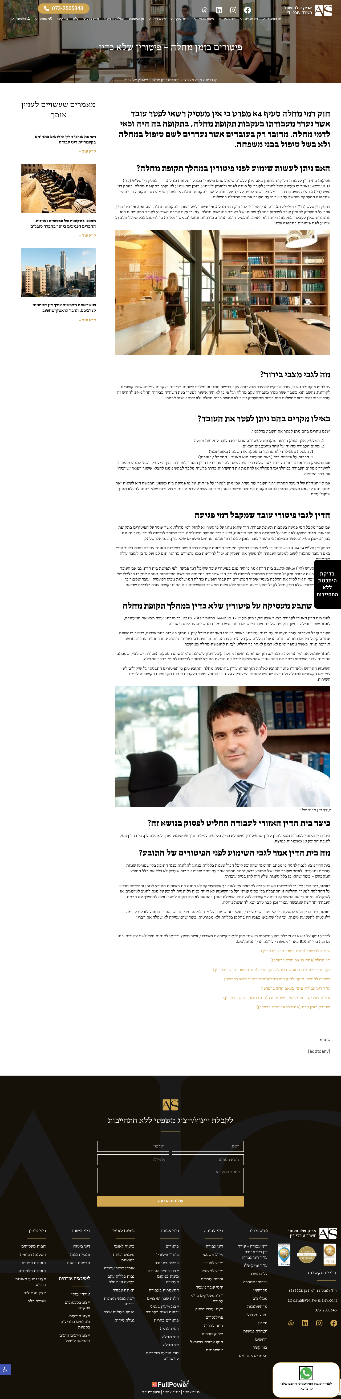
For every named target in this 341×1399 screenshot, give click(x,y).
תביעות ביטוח (78, 1263)
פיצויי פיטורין (167, 1254)
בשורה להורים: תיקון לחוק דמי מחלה (277, 979)
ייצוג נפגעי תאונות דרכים (119, 1301)
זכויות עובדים (212, 1279)
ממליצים (260, 1298)
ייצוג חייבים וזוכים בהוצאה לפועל (74, 1338)
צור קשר (62, 19)
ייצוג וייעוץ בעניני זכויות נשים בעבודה (162, 1309)
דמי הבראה (169, 1328)
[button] (5, 1369)
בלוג (75, 19)
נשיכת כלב (37, 1301)
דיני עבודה (251, 19)
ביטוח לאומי (206, 19)
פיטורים (172, 1246)
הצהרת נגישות (255, 1331)
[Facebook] (248, 10)
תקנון (262, 1323)
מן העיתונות (136, 19)
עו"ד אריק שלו (255, 1265)
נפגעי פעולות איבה (119, 1312)
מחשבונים (214, 1350)
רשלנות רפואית (33, 1254)
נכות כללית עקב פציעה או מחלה (121, 1279)
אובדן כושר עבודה (119, 1268)
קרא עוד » (87, 151)
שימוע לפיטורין (295, 951)
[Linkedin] (219, 10)
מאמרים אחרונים (253, 1355)
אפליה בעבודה (167, 1263)
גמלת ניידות (125, 1320)
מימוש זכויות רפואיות (124, 1257)
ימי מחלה (300, 960)
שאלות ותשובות (114, 19)
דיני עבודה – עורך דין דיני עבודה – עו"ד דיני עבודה (252, 1252)
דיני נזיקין (230, 19)
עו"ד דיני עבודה (295, 988)
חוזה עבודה (213, 1325)
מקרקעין (260, 1290)
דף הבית (211, 80)
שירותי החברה (255, 1282)
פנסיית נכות (80, 1254)
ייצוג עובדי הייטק (209, 1309)
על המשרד (274, 19)
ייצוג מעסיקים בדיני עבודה (207, 1298)
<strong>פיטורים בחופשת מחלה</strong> (271, 970)
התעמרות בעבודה (164, 1290)
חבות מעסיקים (33, 1246)
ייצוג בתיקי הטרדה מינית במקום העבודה (163, 1277)
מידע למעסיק (212, 1271)
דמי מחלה (170, 1337)
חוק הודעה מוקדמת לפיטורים (162, 1356)
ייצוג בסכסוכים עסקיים (77, 1305)
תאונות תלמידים (32, 1271)
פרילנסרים (214, 1317)
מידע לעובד (213, 1263)
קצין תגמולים (34, 1293)
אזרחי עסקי (182, 19)
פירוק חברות (212, 1334)
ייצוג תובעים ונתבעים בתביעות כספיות (75, 1322)
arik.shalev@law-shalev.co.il (312, 1300)
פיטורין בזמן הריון (293, 1007)
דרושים (261, 1339)
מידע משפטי (213, 1254)
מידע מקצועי (91, 19)
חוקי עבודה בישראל (206, 1342)
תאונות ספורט (34, 1263)
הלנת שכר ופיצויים (163, 1298)
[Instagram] (233, 10)
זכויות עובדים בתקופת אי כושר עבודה (276, 997)
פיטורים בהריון (166, 1320)
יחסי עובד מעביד (209, 1287)
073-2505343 (326, 1310)
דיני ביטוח (159, 19)
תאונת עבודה (123, 1290)
